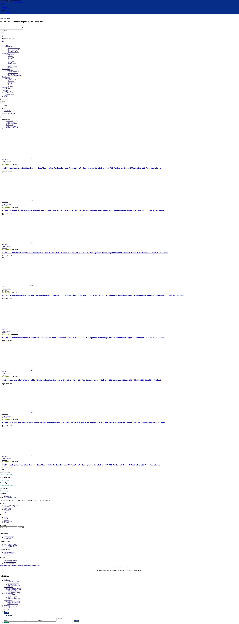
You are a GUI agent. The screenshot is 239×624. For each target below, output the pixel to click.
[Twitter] (3, 529)
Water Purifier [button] (5, 45)
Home (5, 579)
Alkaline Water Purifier (14, 48)
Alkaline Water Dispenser (12, 80)
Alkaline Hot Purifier (13, 71)
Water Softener (8, 89)
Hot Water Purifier (8, 593)
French (8, 12)
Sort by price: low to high (12, 126)
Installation (6, 522)
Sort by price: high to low (12, 127)
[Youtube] (4, 529)
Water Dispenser (8, 600)
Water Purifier (7, 580)
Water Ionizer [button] (5, 90)
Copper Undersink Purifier (11, 61)
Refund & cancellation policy (11, 505)
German (8, 13)
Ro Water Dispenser (11, 85)
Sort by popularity (10, 122)
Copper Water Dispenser (11, 83)
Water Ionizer (8, 91)
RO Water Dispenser (12, 604)
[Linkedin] (6, 529)
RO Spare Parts (8, 608)
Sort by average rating (11, 123)
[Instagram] (8, 529)
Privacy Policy (7, 508)
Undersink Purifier (8, 587)
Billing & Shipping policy (10, 507)
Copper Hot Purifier (12, 596)
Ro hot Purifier (12, 74)
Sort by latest (9, 125)
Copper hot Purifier (13, 73)
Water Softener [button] (5, 87)
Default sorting (9, 121)
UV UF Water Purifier (13, 52)
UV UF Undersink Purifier (13, 592)
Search (3, 103)
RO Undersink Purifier (12, 64)
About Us (6, 517)
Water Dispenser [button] (6, 77)
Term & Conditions (8, 509)
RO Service (7, 609)
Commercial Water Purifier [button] (8, 93)
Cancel (4, 129)
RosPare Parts (5, 97)
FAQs (5, 512)
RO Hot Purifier (11, 597)
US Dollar (4, 7)
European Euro (6, 8)
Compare (4, 163)
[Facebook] (1, 529)
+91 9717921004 (18, 2)
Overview (6, 520)
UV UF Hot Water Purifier (14, 75)
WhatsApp (6, 622)
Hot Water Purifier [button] (6, 69)
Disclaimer (6, 510)
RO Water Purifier (11, 584)
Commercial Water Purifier (10, 606)
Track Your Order (8, 521)
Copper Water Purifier (13, 49)
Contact (6, 518)
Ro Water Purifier (12, 50)
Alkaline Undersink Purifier (11, 57)
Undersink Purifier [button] (6, 53)
